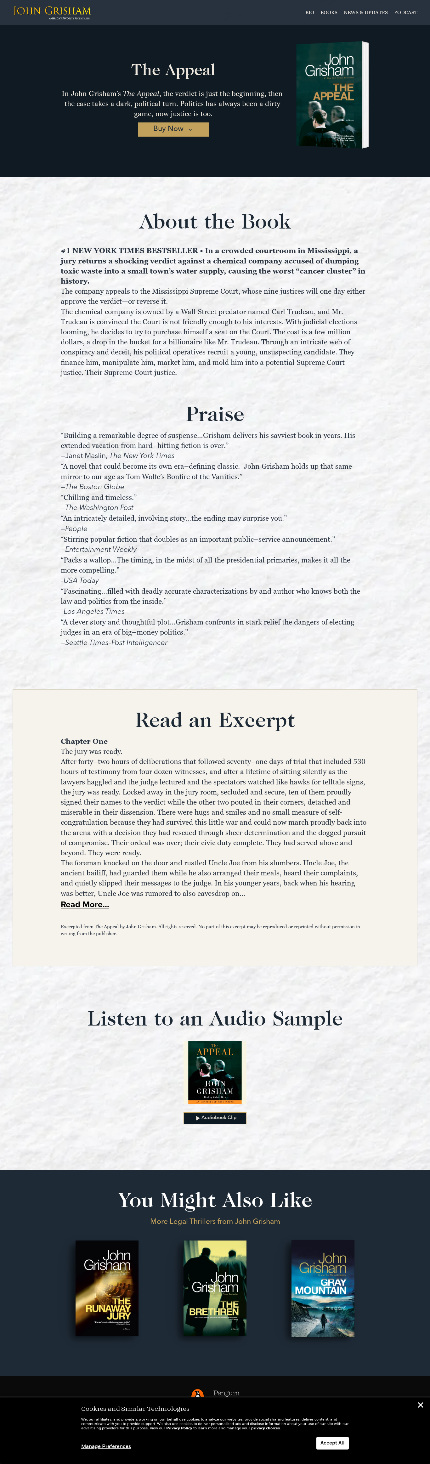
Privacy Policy (179, 1428)
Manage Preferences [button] (106, 1446)
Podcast (405, 12)
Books (328, 12)
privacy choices (265, 1428)
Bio (309, 12)
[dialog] (215, 1430)
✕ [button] (420, 1406)
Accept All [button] (332, 1443)
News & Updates (366, 12)
